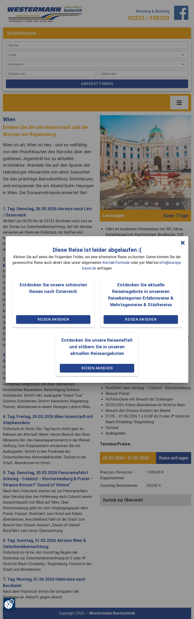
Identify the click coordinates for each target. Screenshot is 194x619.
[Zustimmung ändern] (9, 604)
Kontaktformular (116, 262)
